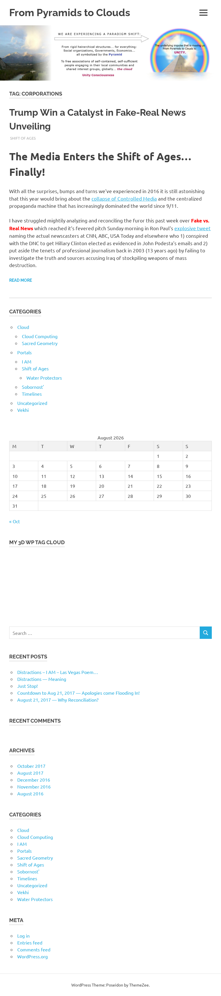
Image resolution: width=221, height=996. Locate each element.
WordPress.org (32, 956)
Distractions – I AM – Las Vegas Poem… (57, 672)
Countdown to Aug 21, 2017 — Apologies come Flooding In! (78, 693)
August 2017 (30, 773)
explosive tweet (192, 228)
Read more (20, 280)
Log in (23, 935)
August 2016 (30, 793)
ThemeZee (139, 984)
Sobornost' (33, 387)
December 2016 (33, 779)
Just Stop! (27, 686)
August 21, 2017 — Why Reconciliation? (57, 699)
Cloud (23, 327)
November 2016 (34, 786)
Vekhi (23, 410)
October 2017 (31, 766)
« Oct (14, 521)
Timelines (32, 394)
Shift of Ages (23, 138)
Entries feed (29, 942)
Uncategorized (32, 403)
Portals (24, 352)
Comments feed (33, 949)
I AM (26, 361)
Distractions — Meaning (41, 679)
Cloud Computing (40, 336)
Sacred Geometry (40, 343)
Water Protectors (44, 377)
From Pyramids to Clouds (69, 12)
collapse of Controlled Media (124, 198)
